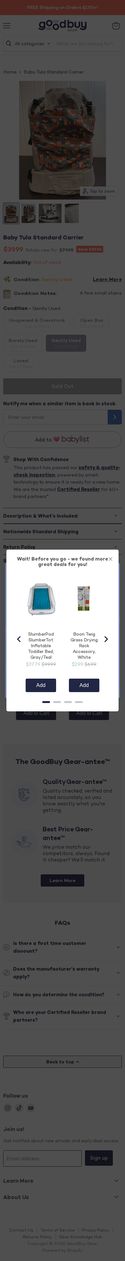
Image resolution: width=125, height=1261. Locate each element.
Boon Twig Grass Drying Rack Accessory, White (84, 645)
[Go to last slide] (19, 639)
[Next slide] (105, 639)
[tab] (46, 702)
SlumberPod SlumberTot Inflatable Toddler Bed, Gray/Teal (41, 645)
